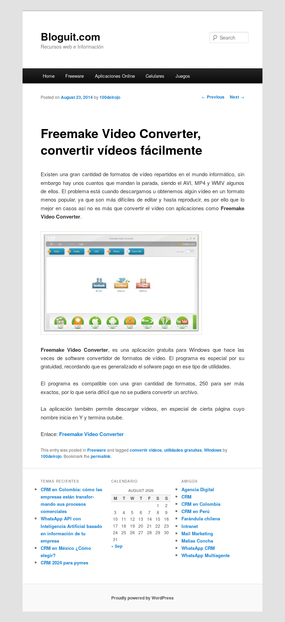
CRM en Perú (195, 511)
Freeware (74, 76)
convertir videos (146, 450)
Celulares (155, 76)
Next (237, 97)
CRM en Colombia (200, 504)
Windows (213, 450)
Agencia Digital (197, 489)
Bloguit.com (70, 36)
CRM (186, 496)
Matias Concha (197, 540)
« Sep (116, 546)
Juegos (183, 76)
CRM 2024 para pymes (64, 562)
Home (49, 76)
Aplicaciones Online (115, 76)
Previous (213, 97)
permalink (101, 456)
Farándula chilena (200, 518)
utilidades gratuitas (183, 450)
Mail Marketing (197, 533)
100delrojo (109, 97)
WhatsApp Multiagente (205, 555)
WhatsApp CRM (198, 548)
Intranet (189, 526)
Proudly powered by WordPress (142, 598)
